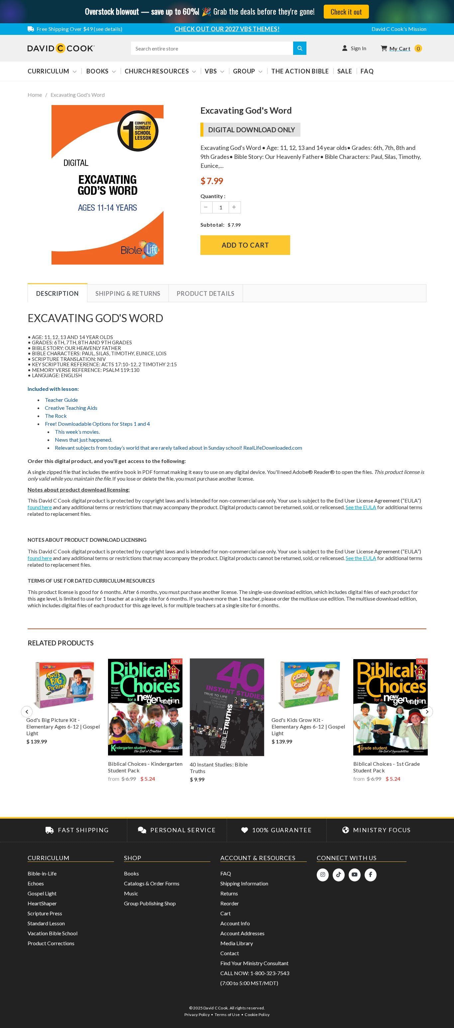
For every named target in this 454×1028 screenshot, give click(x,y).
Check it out (346, 11)
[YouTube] (355, 874)
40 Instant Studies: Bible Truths (219, 767)
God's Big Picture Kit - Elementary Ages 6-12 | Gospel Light (63, 726)
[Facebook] (371, 874)
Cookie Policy (257, 1014)
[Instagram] (323, 874)
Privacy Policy (197, 1014)
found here (40, 507)
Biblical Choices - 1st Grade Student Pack (386, 766)
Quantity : (212, 196)
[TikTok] (339, 874)
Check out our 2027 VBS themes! (227, 29)
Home (35, 95)
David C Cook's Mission (399, 29)
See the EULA (361, 507)
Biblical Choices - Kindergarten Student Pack (145, 766)
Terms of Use (227, 1014)
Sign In (359, 48)
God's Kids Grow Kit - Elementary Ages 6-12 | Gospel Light (308, 726)
